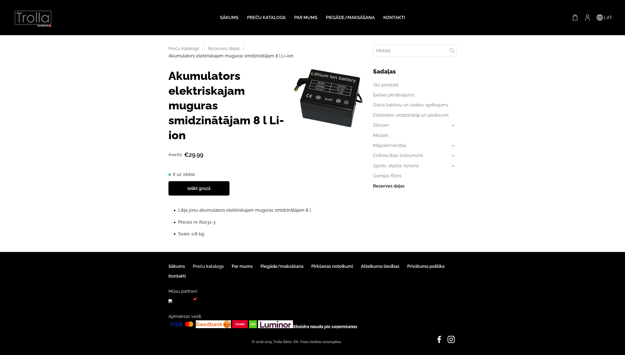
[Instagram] (451, 339)
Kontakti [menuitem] (394, 17)
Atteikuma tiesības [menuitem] (380, 266)
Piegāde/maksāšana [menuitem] (350, 17)
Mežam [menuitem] (380, 135)
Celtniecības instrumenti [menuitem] (398, 155)
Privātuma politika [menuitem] (426, 266)
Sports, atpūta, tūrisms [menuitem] (396, 165)
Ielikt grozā (199, 188)
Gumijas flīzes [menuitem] (387, 175)
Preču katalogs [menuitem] (266, 17)
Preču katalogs (183, 48)
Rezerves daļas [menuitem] (389, 185)
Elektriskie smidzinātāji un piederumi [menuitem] (410, 115)
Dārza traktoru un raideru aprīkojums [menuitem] (410, 104)
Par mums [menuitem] (305, 17)
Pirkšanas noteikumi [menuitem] (332, 266)
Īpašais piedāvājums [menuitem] (394, 94)
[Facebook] (439, 339)
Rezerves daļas (224, 48)
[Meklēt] (452, 50)
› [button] (454, 125)
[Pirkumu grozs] (575, 17)
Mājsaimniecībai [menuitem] (389, 145)
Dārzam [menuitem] (381, 125)
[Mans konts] (587, 17)
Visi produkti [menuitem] (385, 84)
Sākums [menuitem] (229, 17)
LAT (607, 17)
